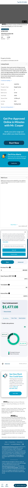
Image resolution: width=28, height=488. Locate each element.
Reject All (14, 250)
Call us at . (13, 387)
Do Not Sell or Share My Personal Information (14, 246)
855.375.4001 (23, 2)
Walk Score (4, 177)
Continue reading (5, 80)
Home (6, 442)
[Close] (25, 232)
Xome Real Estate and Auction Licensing (10, 446)
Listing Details (5, 64)
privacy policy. (5, 241)
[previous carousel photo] (2, 14)
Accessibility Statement (15, 444)
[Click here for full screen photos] (26, 6)
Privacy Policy (12, 442)
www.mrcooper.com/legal (12, 467)
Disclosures (6, 444)
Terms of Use (19, 442)
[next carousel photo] (26, 14)
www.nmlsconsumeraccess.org (8, 465)
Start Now (14, 143)
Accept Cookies (14, 254)
